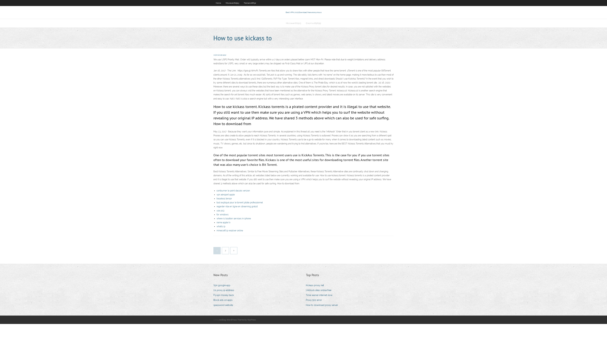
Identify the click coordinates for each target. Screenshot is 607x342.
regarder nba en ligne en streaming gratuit (237, 206)
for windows (222, 214)
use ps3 (220, 210)
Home (218, 3)
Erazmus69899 (313, 23)
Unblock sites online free (318, 290)
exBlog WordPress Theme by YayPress (237, 320)
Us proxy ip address (223, 290)
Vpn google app (221, 285)
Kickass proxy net (315, 285)
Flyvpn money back (223, 295)
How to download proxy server (322, 305)
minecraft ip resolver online (230, 230)
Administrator (219, 55)
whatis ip (221, 226)
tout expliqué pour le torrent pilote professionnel (240, 202)
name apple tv (223, 222)
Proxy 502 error (314, 300)
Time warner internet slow (319, 295)
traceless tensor (224, 198)
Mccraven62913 (232, 3)
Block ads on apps (223, 300)
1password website (223, 305)
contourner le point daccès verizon (233, 190)
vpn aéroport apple (226, 194)
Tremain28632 (250, 3)
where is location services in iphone (234, 218)
